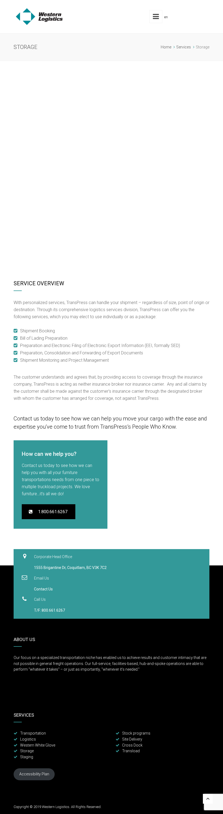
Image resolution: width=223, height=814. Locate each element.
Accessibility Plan (34, 774)
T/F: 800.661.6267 (49, 610)
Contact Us (43, 589)
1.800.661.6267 (50, 511)
